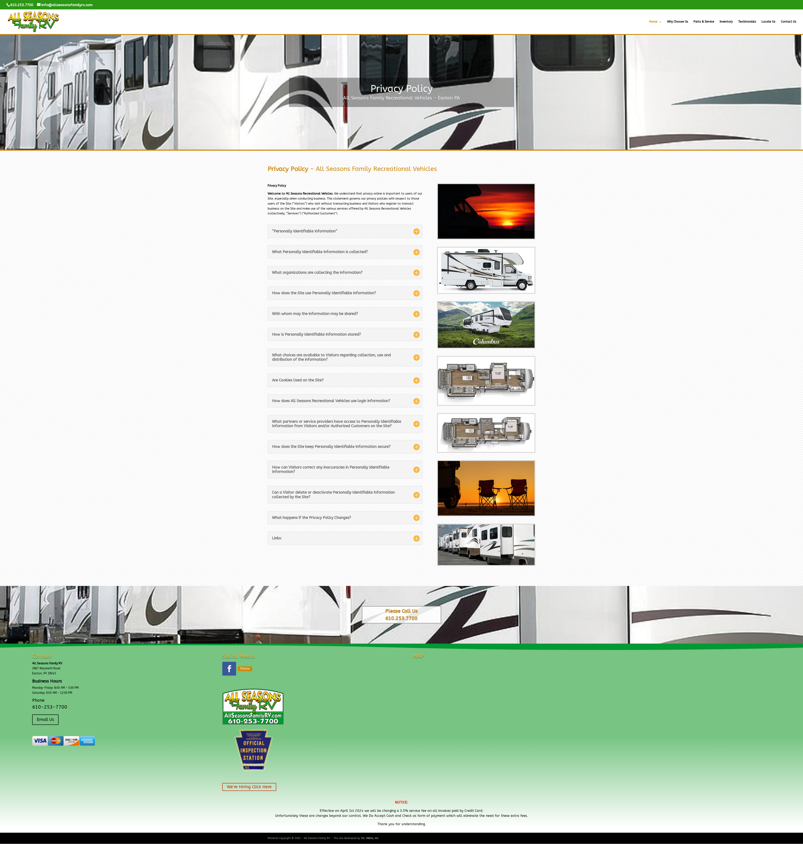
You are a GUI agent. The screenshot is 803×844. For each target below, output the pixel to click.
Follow (245, 668)
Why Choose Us (677, 21)
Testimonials (747, 21)
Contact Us (788, 21)
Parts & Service (704, 21)
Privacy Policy (402, 88)
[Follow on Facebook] (229, 669)
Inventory (726, 21)
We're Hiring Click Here (249, 786)
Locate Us (768, 21)
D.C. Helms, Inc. (370, 838)
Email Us (45, 719)
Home (653, 21)
